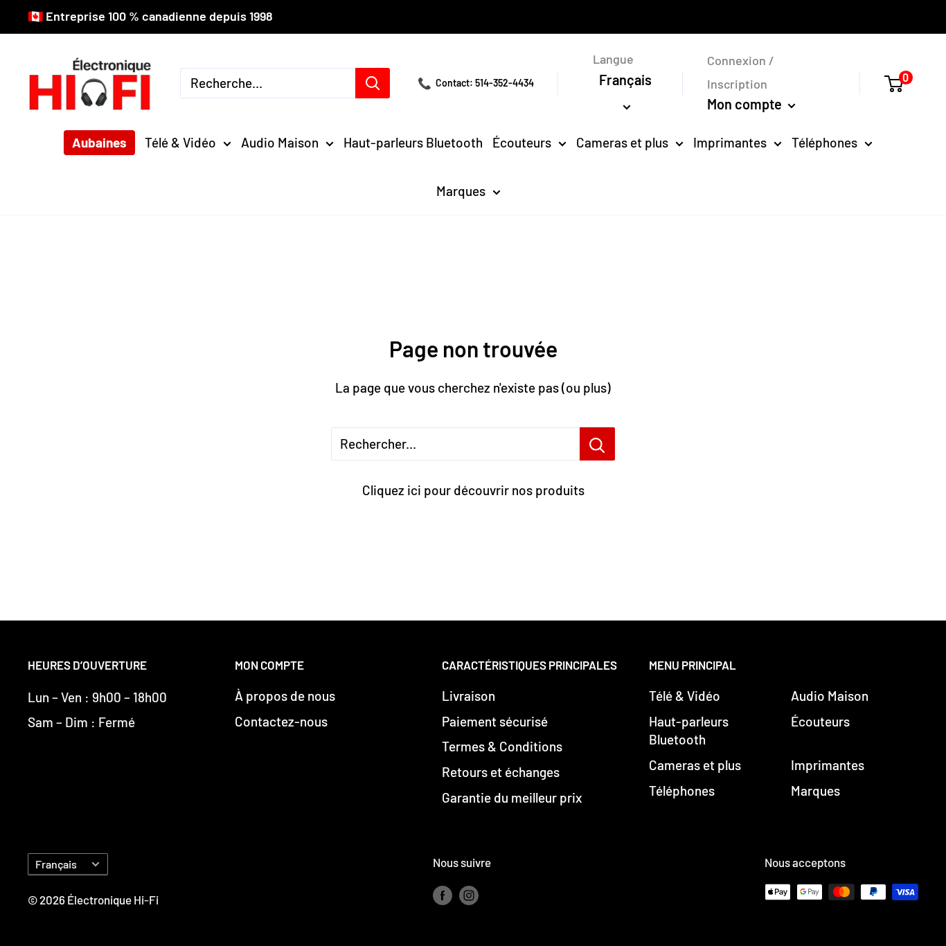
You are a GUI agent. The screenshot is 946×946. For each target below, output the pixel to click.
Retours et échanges (501, 772)
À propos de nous (285, 696)
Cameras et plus (622, 142)
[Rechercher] (372, 83)
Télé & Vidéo (180, 142)
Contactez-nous (281, 721)
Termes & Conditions (502, 746)
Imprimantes (730, 142)
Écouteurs (521, 142)
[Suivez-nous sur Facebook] (442, 895)
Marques (460, 191)
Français (56, 864)
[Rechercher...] (597, 444)
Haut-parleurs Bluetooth (413, 142)
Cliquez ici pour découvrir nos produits (473, 490)
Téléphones (824, 142)
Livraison (468, 696)
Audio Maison (280, 142)
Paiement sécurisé (495, 721)
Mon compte (746, 104)
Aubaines (99, 142)
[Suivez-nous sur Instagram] (469, 895)
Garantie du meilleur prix (512, 797)
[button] (901, 83)
